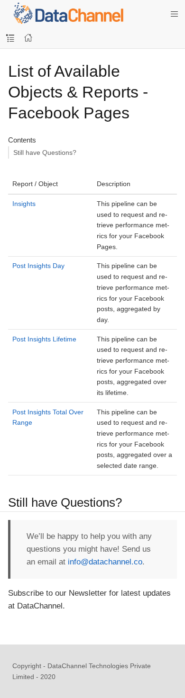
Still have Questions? (44, 152)
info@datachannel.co (105, 561)
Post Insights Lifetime (44, 339)
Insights (24, 203)
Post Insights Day (38, 265)
